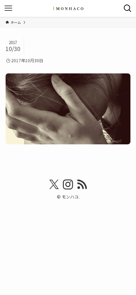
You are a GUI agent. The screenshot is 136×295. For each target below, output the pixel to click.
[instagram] (68, 184)
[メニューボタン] (8, 8)
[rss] (82, 184)
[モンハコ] (68, 8)
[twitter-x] (54, 184)
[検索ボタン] (127, 8)
